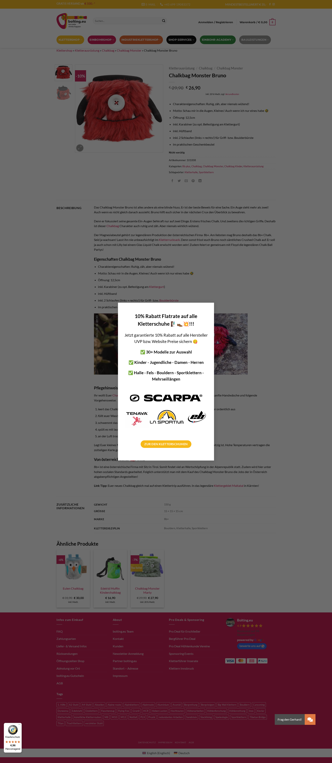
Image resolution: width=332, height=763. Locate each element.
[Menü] (19, 725)
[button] (310, 719)
